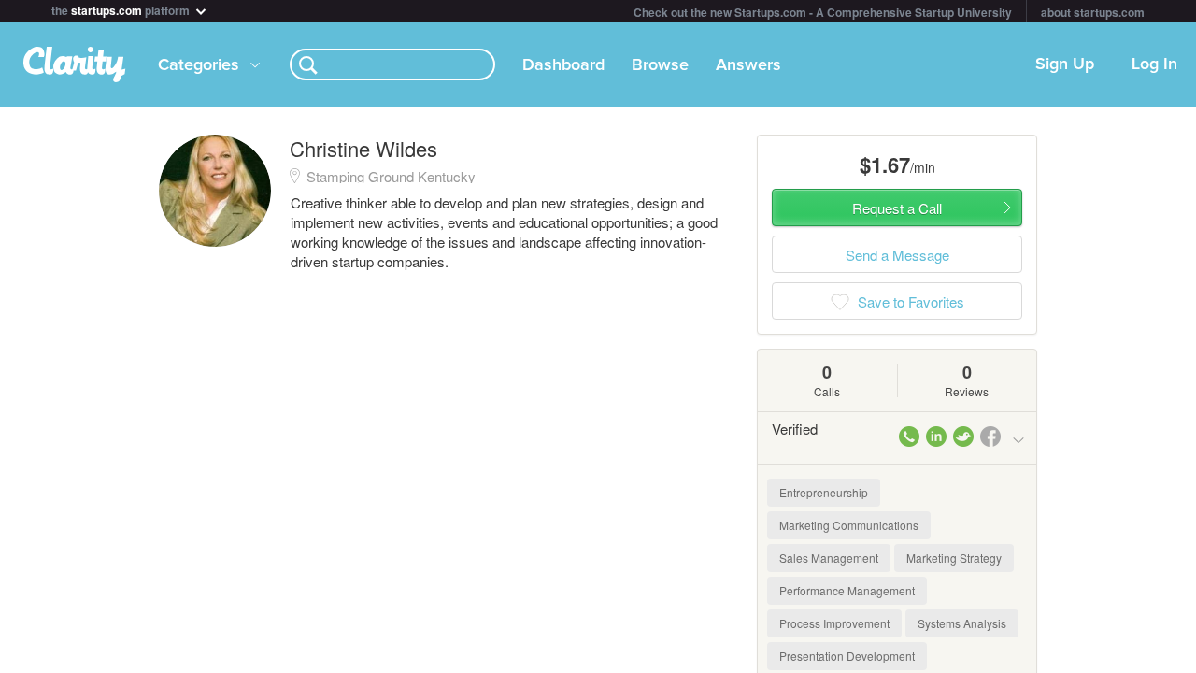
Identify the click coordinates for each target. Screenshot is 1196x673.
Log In (1154, 64)
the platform (121, 9)
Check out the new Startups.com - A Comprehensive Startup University (823, 12)
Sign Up (1064, 64)
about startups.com (1093, 12)
